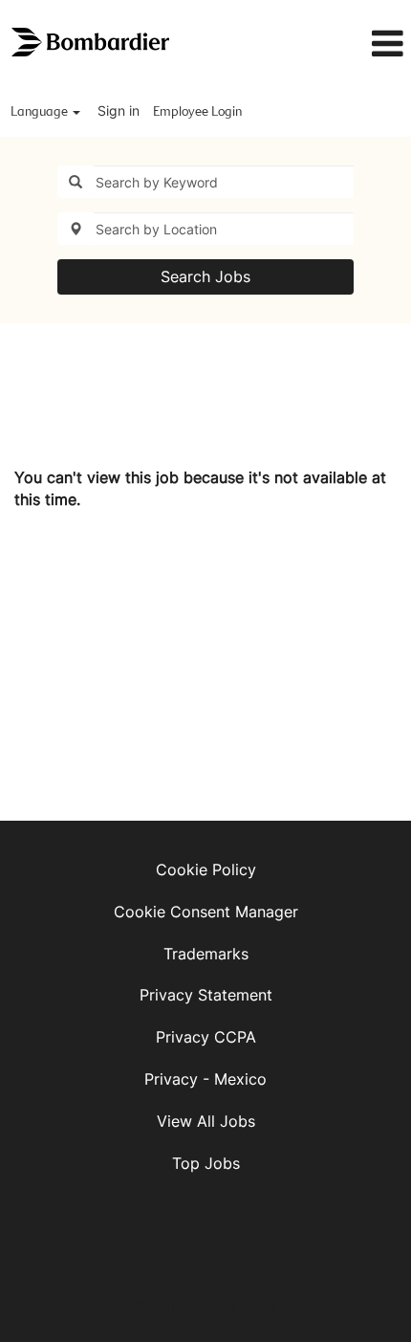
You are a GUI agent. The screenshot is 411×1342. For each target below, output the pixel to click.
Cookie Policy (206, 869)
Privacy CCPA (206, 1036)
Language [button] (41, 112)
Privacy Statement (206, 994)
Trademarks (206, 953)
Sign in (118, 110)
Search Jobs (205, 276)
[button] (351, 44)
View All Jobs (206, 1121)
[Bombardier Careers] (92, 43)
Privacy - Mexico (205, 1079)
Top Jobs (206, 1163)
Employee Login (197, 112)
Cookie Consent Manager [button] (206, 911)
